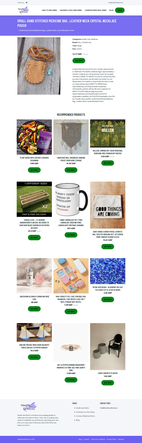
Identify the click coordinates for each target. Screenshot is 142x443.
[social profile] (26, 2)
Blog (111, 10)
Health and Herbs (49, 10)
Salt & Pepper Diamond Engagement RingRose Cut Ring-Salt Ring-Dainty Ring (71, 367)
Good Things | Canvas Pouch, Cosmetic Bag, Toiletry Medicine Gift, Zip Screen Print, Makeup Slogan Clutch (108, 234)
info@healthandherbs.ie (115, 2)
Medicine (94, 39)
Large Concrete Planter (108, 373)
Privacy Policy (111, 439)
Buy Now (78, 61)
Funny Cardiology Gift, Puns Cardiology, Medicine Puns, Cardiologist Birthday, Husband (71, 222)
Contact (86, 439)
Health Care (86, 39)
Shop (120, 10)
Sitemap (121, 439)
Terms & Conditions (98, 439)
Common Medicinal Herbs (95, 10)
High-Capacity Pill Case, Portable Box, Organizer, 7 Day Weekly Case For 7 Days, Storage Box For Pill (71, 299)
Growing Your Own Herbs (71, 10)
